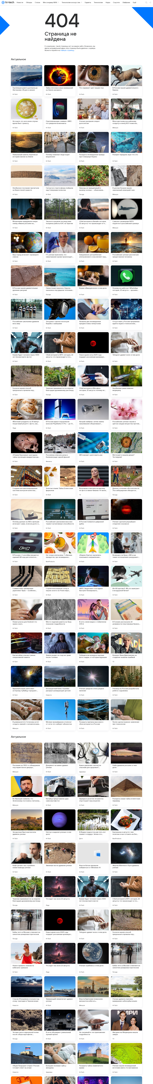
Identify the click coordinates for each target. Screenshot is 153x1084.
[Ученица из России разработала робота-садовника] (126, 681)
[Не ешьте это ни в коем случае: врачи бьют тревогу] (26, 114)
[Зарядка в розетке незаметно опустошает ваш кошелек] (93, 925)
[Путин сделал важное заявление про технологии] (126, 715)
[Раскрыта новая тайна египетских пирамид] (126, 925)
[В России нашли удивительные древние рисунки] (26, 281)
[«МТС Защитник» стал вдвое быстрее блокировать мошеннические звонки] (93, 581)
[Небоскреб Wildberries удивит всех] (126, 848)
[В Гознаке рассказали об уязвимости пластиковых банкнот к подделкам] (126, 614)
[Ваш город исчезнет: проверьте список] (26, 247)
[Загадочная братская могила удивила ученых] (26, 958)
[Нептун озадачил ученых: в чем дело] (59, 958)
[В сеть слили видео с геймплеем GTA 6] (93, 614)
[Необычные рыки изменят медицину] (126, 381)
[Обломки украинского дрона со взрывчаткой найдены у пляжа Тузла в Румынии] (26, 815)
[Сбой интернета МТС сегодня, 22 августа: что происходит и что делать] (59, 347)
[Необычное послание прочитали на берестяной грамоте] (26, 181)
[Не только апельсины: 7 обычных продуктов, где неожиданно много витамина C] (59, 548)
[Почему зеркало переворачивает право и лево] (59, 815)
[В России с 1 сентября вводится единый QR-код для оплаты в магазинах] (26, 548)
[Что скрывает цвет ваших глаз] (93, 80)
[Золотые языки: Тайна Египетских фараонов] (59, 481)
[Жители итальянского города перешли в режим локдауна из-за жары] (93, 781)
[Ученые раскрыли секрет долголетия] (93, 114)
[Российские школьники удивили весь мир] (26, 314)
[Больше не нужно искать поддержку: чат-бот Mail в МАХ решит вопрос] (26, 848)
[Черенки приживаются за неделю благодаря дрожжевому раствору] (59, 381)
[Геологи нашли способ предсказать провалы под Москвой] (26, 381)
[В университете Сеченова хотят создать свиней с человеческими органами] (26, 715)
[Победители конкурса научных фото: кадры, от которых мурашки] (93, 648)
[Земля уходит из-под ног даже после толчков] (59, 648)
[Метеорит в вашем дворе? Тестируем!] (126, 448)
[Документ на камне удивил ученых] (59, 891)
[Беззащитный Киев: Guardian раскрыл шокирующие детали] (59, 681)
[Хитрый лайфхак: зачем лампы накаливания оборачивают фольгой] (93, 414)
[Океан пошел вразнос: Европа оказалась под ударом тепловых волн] (59, 281)
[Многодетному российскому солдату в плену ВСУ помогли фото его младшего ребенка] (126, 114)
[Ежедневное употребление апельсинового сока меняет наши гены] (93, 247)
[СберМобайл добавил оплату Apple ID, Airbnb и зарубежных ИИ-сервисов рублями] (126, 748)
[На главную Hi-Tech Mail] (9, 2)
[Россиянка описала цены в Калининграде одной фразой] (59, 448)
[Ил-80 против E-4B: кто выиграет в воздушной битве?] (126, 581)
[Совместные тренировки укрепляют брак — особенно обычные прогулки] (26, 581)
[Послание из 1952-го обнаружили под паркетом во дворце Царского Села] (26, 891)
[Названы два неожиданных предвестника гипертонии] (93, 314)
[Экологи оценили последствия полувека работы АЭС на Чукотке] (59, 214)
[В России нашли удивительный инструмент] (126, 815)
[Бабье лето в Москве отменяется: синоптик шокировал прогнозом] (26, 1058)
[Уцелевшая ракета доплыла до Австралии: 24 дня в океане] (26, 80)
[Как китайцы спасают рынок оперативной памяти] (26, 648)
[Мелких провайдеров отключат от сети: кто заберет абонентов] (59, 715)
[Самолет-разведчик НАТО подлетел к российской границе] (126, 214)
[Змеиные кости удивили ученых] (59, 992)
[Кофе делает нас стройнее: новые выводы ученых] (26, 992)
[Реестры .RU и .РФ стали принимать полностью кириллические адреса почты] (59, 781)
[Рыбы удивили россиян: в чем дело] (126, 891)
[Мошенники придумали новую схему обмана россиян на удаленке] (26, 214)
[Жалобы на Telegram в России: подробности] (26, 781)
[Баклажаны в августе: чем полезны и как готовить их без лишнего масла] (126, 958)
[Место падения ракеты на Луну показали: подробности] (59, 614)
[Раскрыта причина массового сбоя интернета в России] (93, 715)
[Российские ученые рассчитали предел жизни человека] (126, 247)
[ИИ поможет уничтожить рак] (93, 448)
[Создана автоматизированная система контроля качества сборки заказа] (26, 481)
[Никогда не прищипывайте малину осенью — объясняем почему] (93, 181)
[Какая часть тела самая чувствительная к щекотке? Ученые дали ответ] (59, 848)
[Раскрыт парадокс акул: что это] (126, 147)
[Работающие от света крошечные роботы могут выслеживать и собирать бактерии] (93, 748)
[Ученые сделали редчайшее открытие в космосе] (126, 514)
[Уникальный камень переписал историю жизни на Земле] (26, 147)
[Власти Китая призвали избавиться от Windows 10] (93, 992)
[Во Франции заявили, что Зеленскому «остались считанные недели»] (26, 925)
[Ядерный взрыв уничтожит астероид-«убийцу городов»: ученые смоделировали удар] (26, 681)
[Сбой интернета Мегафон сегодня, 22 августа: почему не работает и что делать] (93, 381)
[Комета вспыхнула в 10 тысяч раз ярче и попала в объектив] (26, 748)
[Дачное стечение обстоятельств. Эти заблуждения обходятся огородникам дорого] (126, 481)
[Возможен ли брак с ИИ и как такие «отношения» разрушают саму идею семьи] (126, 548)
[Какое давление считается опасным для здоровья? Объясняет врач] (93, 891)
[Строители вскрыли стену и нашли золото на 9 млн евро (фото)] (59, 581)
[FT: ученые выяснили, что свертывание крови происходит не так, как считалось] (59, 247)
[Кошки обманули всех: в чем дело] (93, 281)
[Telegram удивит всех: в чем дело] (126, 347)
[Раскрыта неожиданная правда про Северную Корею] (93, 147)
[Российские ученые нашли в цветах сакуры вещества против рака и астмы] (126, 414)
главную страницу (67, 50)
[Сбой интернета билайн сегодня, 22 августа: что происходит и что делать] (93, 214)
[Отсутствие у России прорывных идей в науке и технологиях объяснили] (126, 314)
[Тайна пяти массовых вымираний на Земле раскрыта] (59, 80)
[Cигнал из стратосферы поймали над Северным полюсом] (59, 181)
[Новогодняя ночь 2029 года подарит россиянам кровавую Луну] (93, 347)
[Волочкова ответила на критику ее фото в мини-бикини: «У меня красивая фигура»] (93, 481)
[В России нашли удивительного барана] (126, 80)
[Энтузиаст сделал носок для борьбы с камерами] (59, 314)
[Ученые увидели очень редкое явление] (93, 681)
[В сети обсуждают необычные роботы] (59, 748)
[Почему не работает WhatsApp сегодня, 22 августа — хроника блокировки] (126, 281)
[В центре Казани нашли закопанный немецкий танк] (126, 181)
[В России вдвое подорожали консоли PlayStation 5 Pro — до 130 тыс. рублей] (59, 414)
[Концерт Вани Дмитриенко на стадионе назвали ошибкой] (126, 648)
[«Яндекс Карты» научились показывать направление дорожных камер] (93, 548)
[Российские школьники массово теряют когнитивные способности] (59, 514)
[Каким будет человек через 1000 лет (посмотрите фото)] (26, 347)
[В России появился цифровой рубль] (93, 514)
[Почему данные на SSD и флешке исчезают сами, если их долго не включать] (26, 514)
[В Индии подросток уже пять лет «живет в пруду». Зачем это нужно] (93, 958)
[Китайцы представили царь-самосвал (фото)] (59, 925)
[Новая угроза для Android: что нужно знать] (26, 614)
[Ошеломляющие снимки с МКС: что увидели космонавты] (59, 114)
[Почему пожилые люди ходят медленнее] (59, 147)
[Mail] (3, 2)
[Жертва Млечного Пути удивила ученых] (126, 992)
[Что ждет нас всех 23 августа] (59, 1025)
